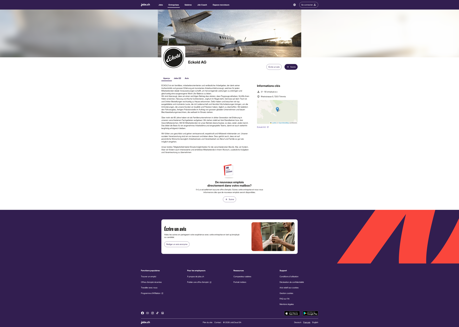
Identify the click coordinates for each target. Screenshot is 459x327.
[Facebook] (142, 312)
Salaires (188, 5)
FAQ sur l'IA (285, 299)
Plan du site (207, 322)
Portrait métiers (239, 282)
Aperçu (166, 78)
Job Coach (202, 5)
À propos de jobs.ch (195, 276)
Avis (187, 78)
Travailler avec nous (149, 287)
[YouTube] (147, 312)
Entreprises (174, 5)
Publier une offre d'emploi (197, 282)
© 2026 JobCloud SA (232, 322)
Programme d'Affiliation (150, 293)
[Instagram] (152, 312)
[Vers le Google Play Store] (310, 313)
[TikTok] (157, 312)
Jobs (160, 5)
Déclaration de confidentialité (292, 282)
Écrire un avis (274, 67)
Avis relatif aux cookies (289, 287)
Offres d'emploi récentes (151, 282)
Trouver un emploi (148, 276)
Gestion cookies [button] (286, 293)
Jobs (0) (177, 78)
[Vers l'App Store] (292, 313)
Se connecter (307, 5)
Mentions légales (287, 304)
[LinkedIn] (162, 312)
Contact (217, 322)
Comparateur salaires (242, 276)
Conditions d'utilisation (289, 276)
